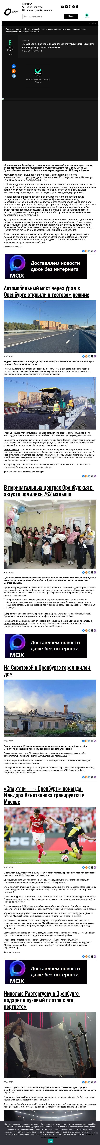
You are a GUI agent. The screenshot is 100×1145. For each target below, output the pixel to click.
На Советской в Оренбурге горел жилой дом (47, 670)
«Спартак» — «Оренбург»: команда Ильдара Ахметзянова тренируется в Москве (45, 794)
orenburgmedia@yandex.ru (40, 10)
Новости (19, 29)
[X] (92, 251)
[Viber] (95, 251)
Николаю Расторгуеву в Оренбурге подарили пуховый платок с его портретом (42, 999)
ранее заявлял (47, 433)
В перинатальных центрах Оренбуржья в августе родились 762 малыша (49, 490)
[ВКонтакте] (14, 66)
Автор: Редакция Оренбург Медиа (38, 80)
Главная (9, 29)
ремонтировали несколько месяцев (38, 369)
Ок (50, 1141)
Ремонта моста (11, 449)
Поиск (71, 16)
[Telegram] (14, 76)
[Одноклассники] (14, 71)
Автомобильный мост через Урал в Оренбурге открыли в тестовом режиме (46, 291)
